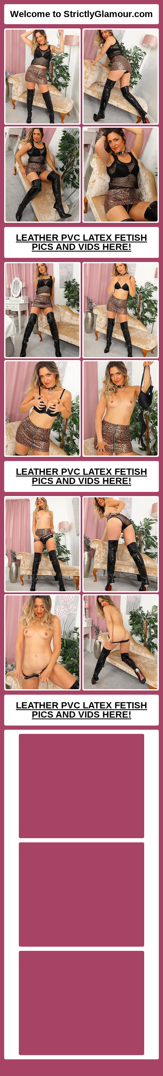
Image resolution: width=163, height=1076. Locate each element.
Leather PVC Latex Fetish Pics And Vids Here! (81, 242)
